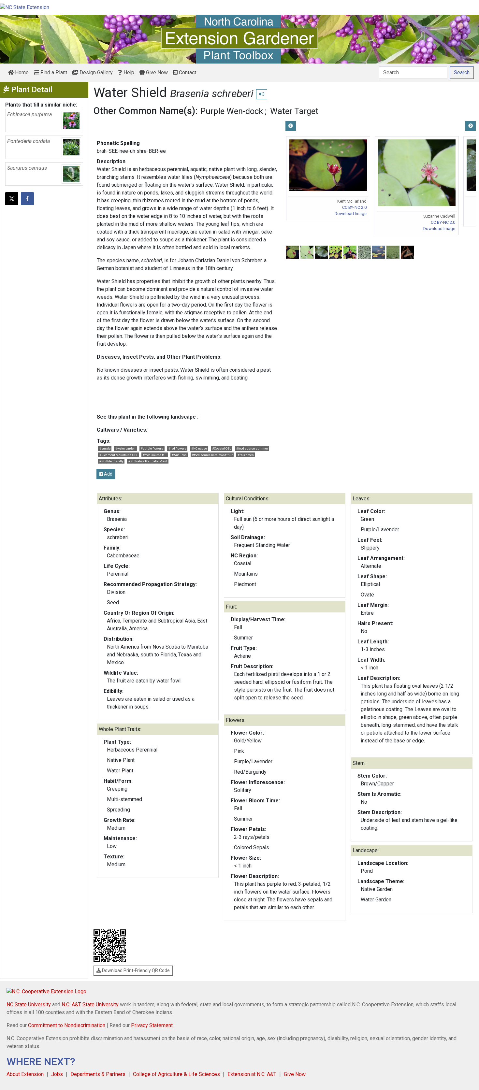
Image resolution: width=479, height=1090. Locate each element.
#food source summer (252, 448)
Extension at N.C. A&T (251, 1074)
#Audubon (179, 455)
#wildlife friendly (111, 461)
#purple (104, 448)
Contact (187, 72)
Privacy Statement (152, 1025)
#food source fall (155, 455)
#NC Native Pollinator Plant (147, 461)
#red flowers (177, 448)
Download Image (351, 213)
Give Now (156, 72)
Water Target (294, 111)
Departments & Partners (97, 1074)
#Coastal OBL (221, 448)
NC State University (29, 1004)
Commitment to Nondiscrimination (66, 1025)
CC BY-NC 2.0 (354, 207)
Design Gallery (95, 72)
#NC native (199, 448)
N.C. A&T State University (90, 1004)
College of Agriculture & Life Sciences (176, 1074)
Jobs (57, 1074)
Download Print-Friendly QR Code (135, 970)
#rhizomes (246, 455)
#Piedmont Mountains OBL (118, 455)
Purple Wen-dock (231, 111)
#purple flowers (152, 448)
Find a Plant (53, 72)
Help (128, 72)
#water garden (125, 448)
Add (107, 474)
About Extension (25, 1074)
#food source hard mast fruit (212, 455)
